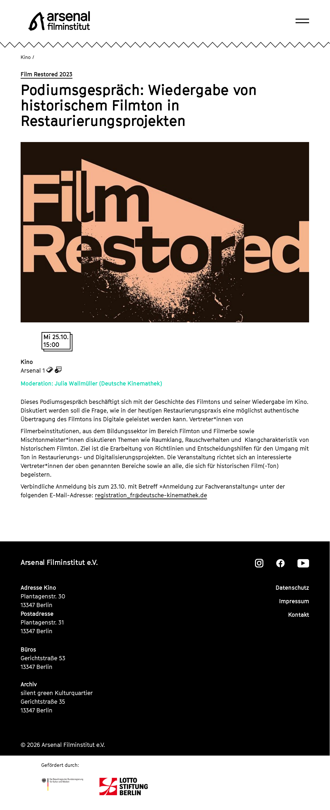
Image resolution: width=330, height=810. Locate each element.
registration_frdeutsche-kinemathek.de (151, 495)
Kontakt (298, 614)
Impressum (294, 601)
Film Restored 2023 (46, 74)
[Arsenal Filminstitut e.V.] (59, 21)
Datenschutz (292, 587)
